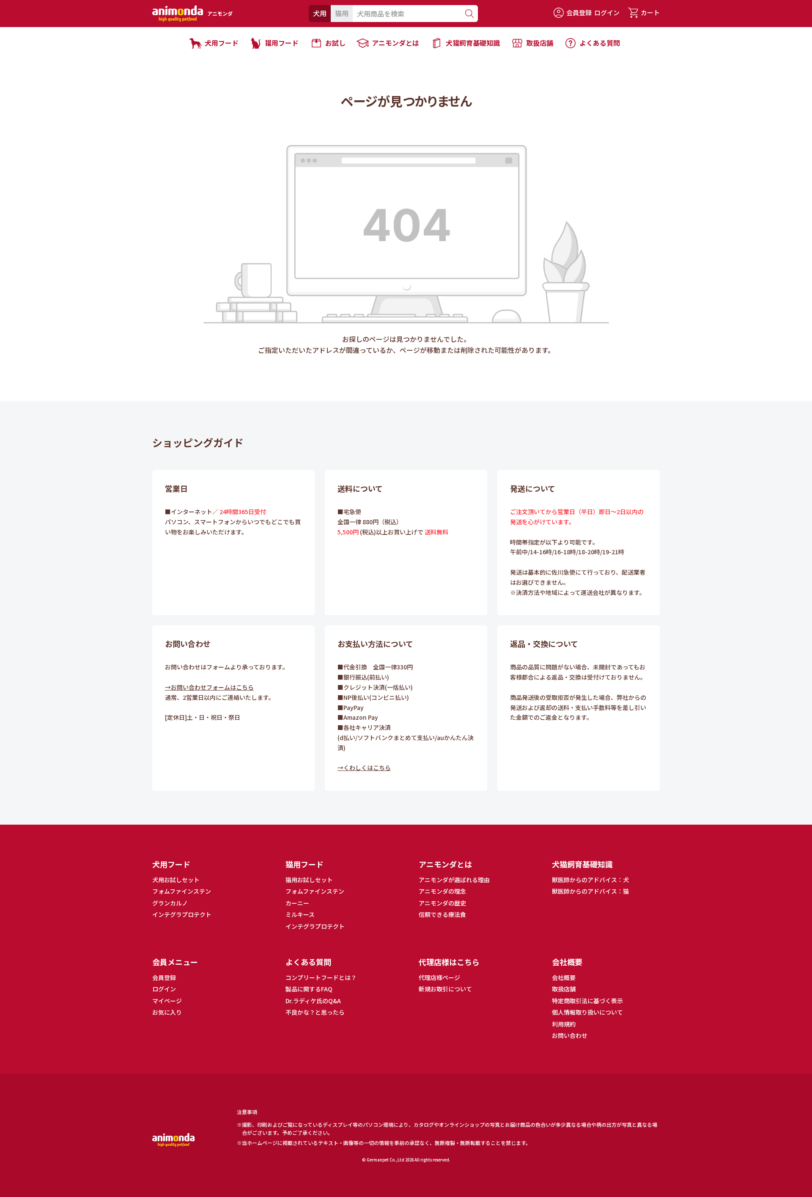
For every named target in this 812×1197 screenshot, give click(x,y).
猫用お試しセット (309, 879)
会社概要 (564, 977)
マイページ (167, 1000)
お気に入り (167, 1012)
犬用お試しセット (176, 879)
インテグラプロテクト (181, 914)
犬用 (319, 13)
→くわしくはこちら (364, 767)
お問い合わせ (569, 1035)
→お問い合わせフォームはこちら (209, 687)
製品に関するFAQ (308, 989)
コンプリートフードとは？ (321, 977)
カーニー (297, 903)
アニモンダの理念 (442, 891)
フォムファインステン (181, 891)
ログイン (607, 12)
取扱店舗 (564, 989)
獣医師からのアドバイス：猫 (590, 891)
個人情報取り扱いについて (587, 1012)
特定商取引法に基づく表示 (587, 1000)
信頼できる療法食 (442, 914)
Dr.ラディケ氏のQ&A (313, 1000)
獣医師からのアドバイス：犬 (590, 879)
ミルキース (300, 914)
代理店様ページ (439, 977)
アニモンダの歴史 (442, 903)
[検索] (469, 13)
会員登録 (579, 12)
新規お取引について (445, 989)
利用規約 (564, 1024)
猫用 (341, 13)
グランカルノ (170, 903)
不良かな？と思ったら (315, 1012)
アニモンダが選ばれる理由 (454, 879)
